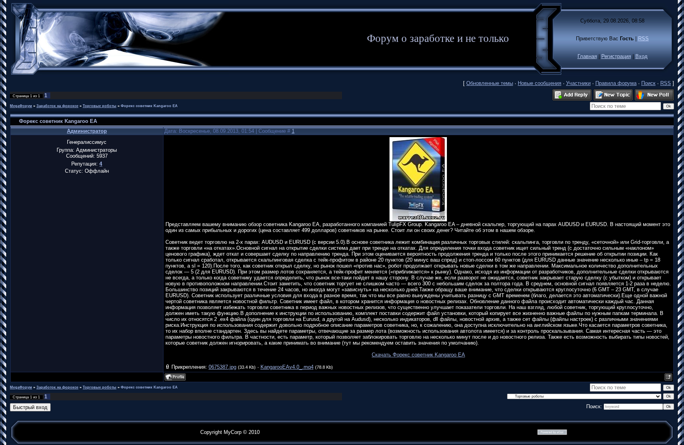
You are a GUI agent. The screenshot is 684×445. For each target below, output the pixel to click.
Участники (578, 83)
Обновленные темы (489, 83)
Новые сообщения (539, 83)
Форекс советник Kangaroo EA (149, 106)
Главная (587, 56)
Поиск (648, 83)
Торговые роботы (99, 106)
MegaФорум (21, 106)
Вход (641, 56)
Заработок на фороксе (57, 106)
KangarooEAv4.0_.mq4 (287, 367)
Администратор (87, 131)
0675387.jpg (222, 367)
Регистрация (616, 56)
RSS (643, 38)
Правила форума (615, 83)
